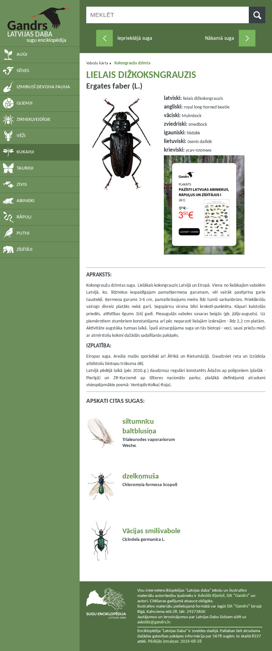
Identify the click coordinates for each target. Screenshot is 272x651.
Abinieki (25, 200)
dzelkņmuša (140, 476)
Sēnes (23, 70)
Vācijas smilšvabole (151, 531)
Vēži (21, 135)
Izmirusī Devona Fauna (43, 87)
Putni (23, 233)
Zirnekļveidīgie (33, 119)
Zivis (22, 184)
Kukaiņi (25, 152)
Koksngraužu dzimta (132, 63)
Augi (22, 54)
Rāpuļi (24, 217)
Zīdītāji (25, 249)
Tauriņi (25, 168)
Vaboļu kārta (97, 63)
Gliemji (25, 103)
